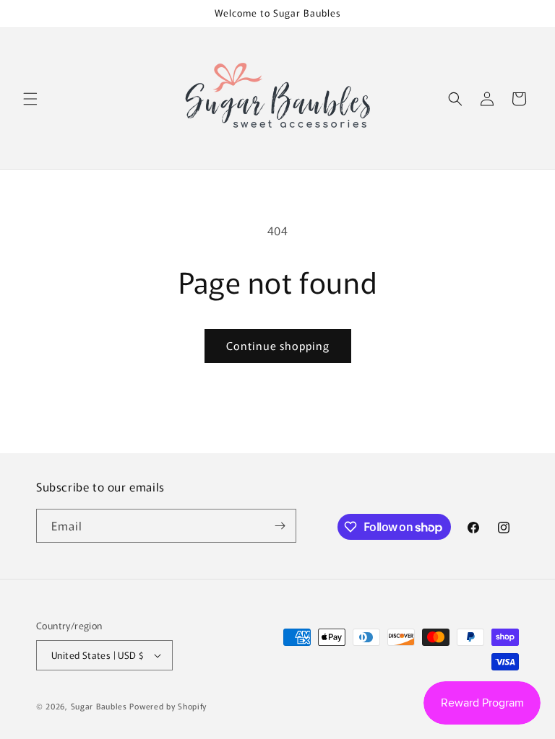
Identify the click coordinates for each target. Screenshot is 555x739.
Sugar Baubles (99, 706)
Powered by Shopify (168, 706)
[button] (30, 99)
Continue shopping (278, 345)
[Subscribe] (280, 526)
